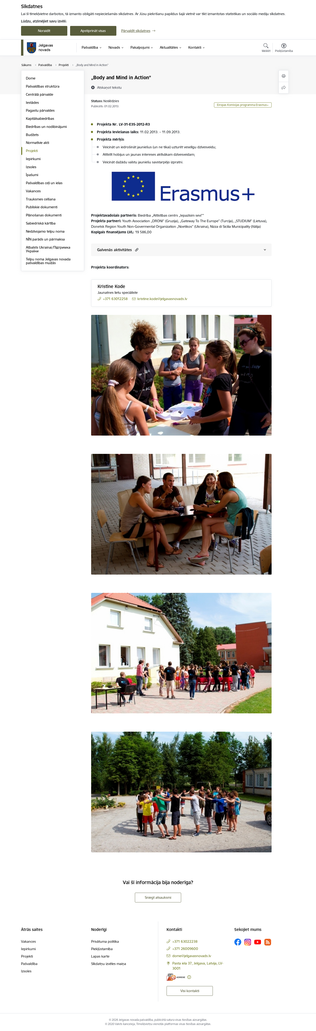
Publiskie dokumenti (41, 207)
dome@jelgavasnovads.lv (191, 956)
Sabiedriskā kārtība (41, 223)
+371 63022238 (185, 941)
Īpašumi (32, 175)
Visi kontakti (189, 991)
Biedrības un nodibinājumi (46, 126)
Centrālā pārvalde (39, 94)
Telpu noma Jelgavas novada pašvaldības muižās (48, 261)
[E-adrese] (176, 977)
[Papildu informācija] (189, 977)
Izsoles (31, 167)
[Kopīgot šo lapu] (283, 87)
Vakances (33, 191)
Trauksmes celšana (41, 199)
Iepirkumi (33, 159)
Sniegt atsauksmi (158, 897)
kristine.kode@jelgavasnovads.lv (162, 299)
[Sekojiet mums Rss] (267, 942)
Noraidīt (44, 30)
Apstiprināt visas (93, 30)
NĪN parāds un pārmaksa (45, 239)
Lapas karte (100, 956)
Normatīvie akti (37, 142)
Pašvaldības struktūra (42, 86)
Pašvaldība (29, 963)
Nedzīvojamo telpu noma (45, 231)
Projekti (32, 151)
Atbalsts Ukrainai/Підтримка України (48, 249)
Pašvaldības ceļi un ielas (44, 183)
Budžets (32, 135)
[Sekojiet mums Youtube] (257, 942)
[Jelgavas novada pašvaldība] (43, 47)
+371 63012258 (115, 299)
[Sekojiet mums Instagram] (247, 942)
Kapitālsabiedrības (40, 118)
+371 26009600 (185, 948)
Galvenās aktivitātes (114, 249)
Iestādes (32, 102)
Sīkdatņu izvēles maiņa (108, 963)
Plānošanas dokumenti (44, 215)
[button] (136, 250)
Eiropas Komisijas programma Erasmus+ (243, 105)
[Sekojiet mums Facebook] (237, 942)
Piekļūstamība (102, 949)
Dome (30, 78)
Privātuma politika (105, 941)
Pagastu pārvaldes (40, 110)
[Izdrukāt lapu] (283, 76)
